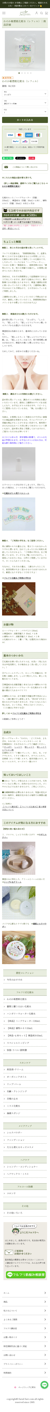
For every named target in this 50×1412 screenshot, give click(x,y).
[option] (25, 51)
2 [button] (22, 73)
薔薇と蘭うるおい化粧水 (19, 1006)
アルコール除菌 (25, 1186)
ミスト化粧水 (13, 1105)
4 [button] (27, 73)
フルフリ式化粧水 (25, 992)
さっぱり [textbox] (7, 94)
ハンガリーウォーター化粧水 (21, 1013)
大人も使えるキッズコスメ (20, 1147)
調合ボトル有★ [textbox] (10, 103)
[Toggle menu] (4, 13)
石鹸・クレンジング (17, 1091)
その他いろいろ (14, 1212)
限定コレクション (25, 972)
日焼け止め (12, 1098)
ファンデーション (16, 1140)
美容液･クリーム (15, 1069)
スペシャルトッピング (18, 1042)
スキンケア (25, 1062)
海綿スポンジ (13, 1113)
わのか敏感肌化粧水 (17, 999)
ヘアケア (25, 1159)
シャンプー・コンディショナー (22, 1166)
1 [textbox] (4, 112)
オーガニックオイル (17, 1076)
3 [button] (25, 73)
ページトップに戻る (27, 1387)
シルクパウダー (14, 1132)
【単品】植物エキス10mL (20, 1028)
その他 (25, 1206)
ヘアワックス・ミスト (18, 1173)
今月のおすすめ (14, 979)
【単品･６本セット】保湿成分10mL (25, 1035)
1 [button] (19, 73)
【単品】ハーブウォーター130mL (23, 1021)
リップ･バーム (14, 1084)
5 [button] (30, 73)
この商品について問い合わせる (25, 167)
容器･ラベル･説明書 (17, 1050)
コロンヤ (11, 1193)
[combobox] (25, 93)
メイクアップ (25, 1126)
